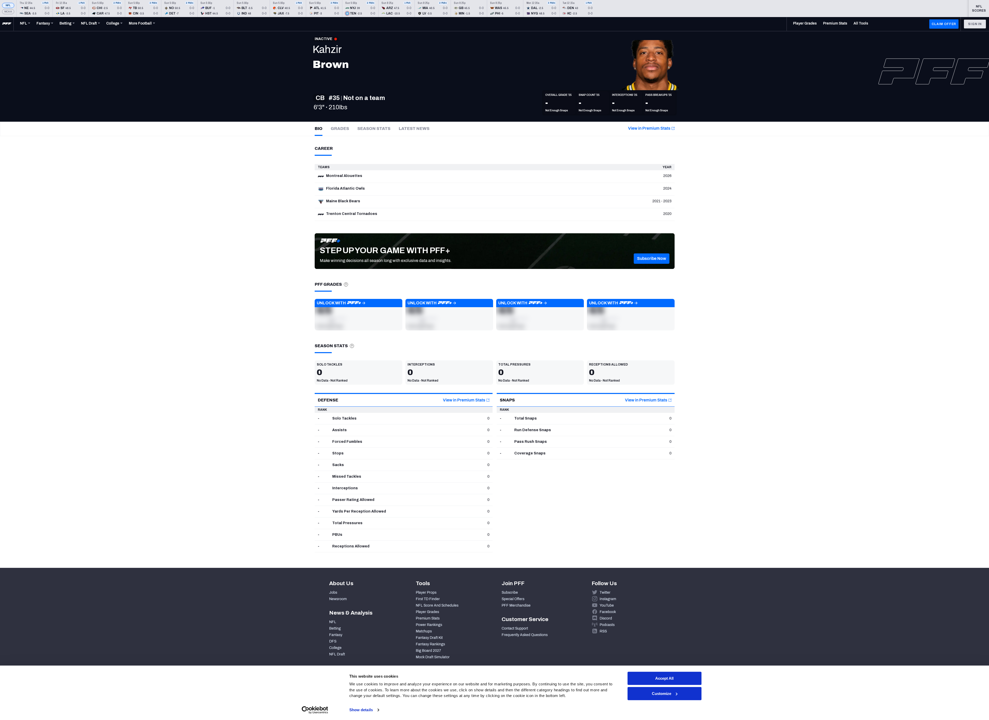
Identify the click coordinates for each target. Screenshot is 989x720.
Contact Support (515, 628)
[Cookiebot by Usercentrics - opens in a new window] (314, 710)
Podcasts (607, 625)
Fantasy (335, 635)
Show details (361, 710)
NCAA (8, 11)
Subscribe (510, 592)
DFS (332, 641)
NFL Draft (337, 654)
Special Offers (513, 599)
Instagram (608, 599)
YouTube (607, 605)
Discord (606, 618)
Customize (661, 693)
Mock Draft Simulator (433, 657)
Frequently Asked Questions (525, 635)
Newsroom (338, 599)
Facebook (608, 612)
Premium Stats (428, 618)
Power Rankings (429, 625)
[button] (651, 259)
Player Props (426, 592)
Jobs (333, 592)
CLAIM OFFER (944, 24)
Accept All (664, 678)
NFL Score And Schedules (437, 605)
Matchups (424, 631)
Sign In (975, 24)
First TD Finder (428, 599)
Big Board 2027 (428, 651)
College (335, 648)
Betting (335, 628)
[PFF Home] (6, 24)
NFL (8, 5)
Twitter (605, 592)
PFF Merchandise (516, 605)
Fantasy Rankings (430, 644)
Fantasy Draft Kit (429, 638)
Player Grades (427, 612)
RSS (603, 631)
